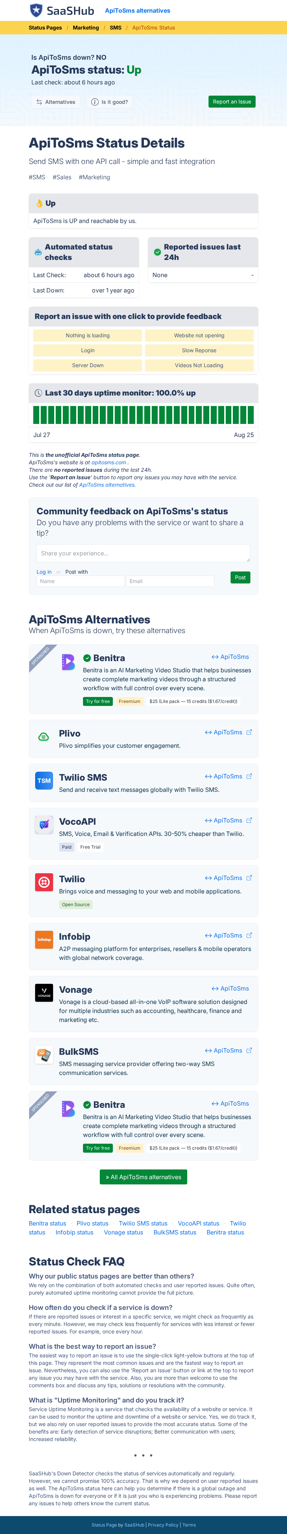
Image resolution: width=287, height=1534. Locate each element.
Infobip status (74, 1232)
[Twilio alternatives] (44, 882)
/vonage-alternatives (64, 981)
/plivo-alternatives (60, 724)
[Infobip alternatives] (44, 940)
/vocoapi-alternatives (65, 812)
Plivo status (92, 1223)
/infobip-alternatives (63, 928)
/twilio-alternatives (61, 870)
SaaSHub (134, 1525)
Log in (45, 571)
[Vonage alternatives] (44, 993)
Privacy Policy (163, 1525)
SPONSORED (40, 656)
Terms (189, 1525)
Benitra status (47, 1223)
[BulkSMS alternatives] (44, 1055)
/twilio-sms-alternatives (68, 768)
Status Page (104, 1525)
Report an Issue (232, 101)
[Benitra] (68, 661)
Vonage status (123, 1232)
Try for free (98, 701)
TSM (44, 780)
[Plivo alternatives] (44, 737)
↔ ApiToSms (230, 656)
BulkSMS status (175, 1232)
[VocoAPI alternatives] (44, 825)
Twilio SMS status (143, 1223)
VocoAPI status (198, 1223)
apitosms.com (109, 462)
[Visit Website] (249, 732)
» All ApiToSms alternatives (143, 1177)
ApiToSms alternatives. (107, 484)
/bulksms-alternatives (65, 1043)
